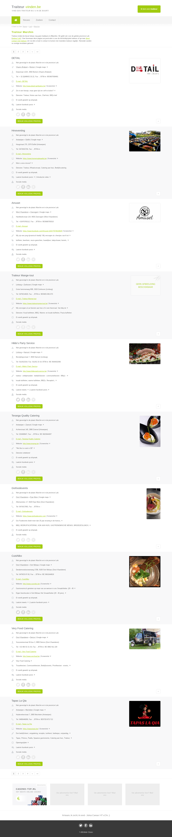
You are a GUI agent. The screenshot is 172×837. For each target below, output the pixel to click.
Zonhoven (27, 285)
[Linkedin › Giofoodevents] (28, 540)
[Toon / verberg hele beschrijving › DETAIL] (55, 90)
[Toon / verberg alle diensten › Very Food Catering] (55, 665)
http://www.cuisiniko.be (31, 584)
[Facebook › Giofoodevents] (23, 540)
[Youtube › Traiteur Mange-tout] (33, 327)
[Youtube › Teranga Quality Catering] (33, 472)
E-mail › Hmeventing (23, 154)
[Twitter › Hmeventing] (18, 187)
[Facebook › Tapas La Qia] (23, 757)
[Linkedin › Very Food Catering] (28, 685)
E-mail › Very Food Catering (26, 652)
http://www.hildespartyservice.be (34, 371)
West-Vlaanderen (22, 212)
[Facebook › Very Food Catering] (23, 685)
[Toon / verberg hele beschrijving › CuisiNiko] (55, 588)
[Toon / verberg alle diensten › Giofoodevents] (55, 525)
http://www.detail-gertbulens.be (34, 86)
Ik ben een (149, 9)
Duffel (28, 140)
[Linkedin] (91, 825)
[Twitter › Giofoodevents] (18, 540)
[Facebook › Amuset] (23, 259)
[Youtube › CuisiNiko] (33, 612)
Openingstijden (22, 743)
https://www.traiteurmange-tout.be (35, 303)
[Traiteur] (16, 20)
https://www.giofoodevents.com (34, 516)
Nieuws (26, 20)
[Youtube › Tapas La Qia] (33, 757)
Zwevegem (34, 212)
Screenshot (52, 86)
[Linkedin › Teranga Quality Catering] (28, 472)
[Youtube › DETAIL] (33, 114)
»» (37, 52)
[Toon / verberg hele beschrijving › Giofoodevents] (55, 521)
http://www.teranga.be (31, 444)
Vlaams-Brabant (22, 67)
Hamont (26, 352)
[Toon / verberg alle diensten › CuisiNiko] (55, 593)
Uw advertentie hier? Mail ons (67, 794)
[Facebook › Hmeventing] (23, 187)
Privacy (90, 832)
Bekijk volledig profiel (29, 121)
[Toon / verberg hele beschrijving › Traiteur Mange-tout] (55, 308)
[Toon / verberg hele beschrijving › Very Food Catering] (55, 661)
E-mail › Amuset (22, 226)
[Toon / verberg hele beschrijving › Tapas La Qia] (55, 733)
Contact (52, 20)
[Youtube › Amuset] (33, 259)
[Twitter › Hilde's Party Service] (18, 400)
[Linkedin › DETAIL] (28, 114)
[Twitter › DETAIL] (18, 114)
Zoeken (39, 20)
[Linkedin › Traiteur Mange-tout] (28, 327)
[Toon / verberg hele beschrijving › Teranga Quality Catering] (55, 448)
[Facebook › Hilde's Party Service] (23, 400)
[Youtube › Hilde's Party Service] (33, 400)
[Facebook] (86, 825)
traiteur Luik (16, 38)
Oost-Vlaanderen (22, 497)
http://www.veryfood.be (31, 656)
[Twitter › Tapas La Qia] (18, 757)
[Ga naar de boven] (158, 121)
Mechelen (29, 710)
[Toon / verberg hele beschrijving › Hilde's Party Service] (55, 376)
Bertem (32, 67)
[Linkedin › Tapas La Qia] (28, 757)
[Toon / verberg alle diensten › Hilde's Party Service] (55, 380)
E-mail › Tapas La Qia (24, 724)
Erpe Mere (34, 497)
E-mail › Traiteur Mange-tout (26, 299)
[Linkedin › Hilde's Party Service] (28, 400)
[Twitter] (81, 825)
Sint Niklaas (34, 565)
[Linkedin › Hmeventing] (28, 187)
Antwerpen (20, 140)
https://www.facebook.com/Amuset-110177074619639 (42, 231)
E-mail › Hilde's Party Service (26, 366)
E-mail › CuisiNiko (22, 579)
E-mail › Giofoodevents (24, 511)
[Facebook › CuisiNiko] (23, 612)
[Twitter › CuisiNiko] (18, 612)
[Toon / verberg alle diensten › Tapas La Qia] (55, 738)
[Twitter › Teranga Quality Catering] (18, 472)
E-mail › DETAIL (22, 81)
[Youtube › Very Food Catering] (33, 685)
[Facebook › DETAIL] (23, 114)
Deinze (32, 637)
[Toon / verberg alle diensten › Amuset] (55, 240)
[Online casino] (31, 795)
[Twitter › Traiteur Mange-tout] (18, 327)
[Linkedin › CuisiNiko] (28, 612)
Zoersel (28, 425)
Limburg (19, 285)
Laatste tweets (22, 390)
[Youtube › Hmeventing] (33, 187)
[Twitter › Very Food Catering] (18, 685)
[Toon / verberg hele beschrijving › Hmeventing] (55, 163)
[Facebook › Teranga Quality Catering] (23, 472)
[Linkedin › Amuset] (28, 259)
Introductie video (44, 177)
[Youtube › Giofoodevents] (33, 540)
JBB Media (84, 832)
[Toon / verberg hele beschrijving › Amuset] (55, 235)
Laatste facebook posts (25, 105)
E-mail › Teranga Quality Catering (28, 439)
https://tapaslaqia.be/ (30, 729)
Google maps (42, 67)
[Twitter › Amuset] (18, 259)
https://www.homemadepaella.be (34, 158)
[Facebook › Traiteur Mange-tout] (23, 327)
